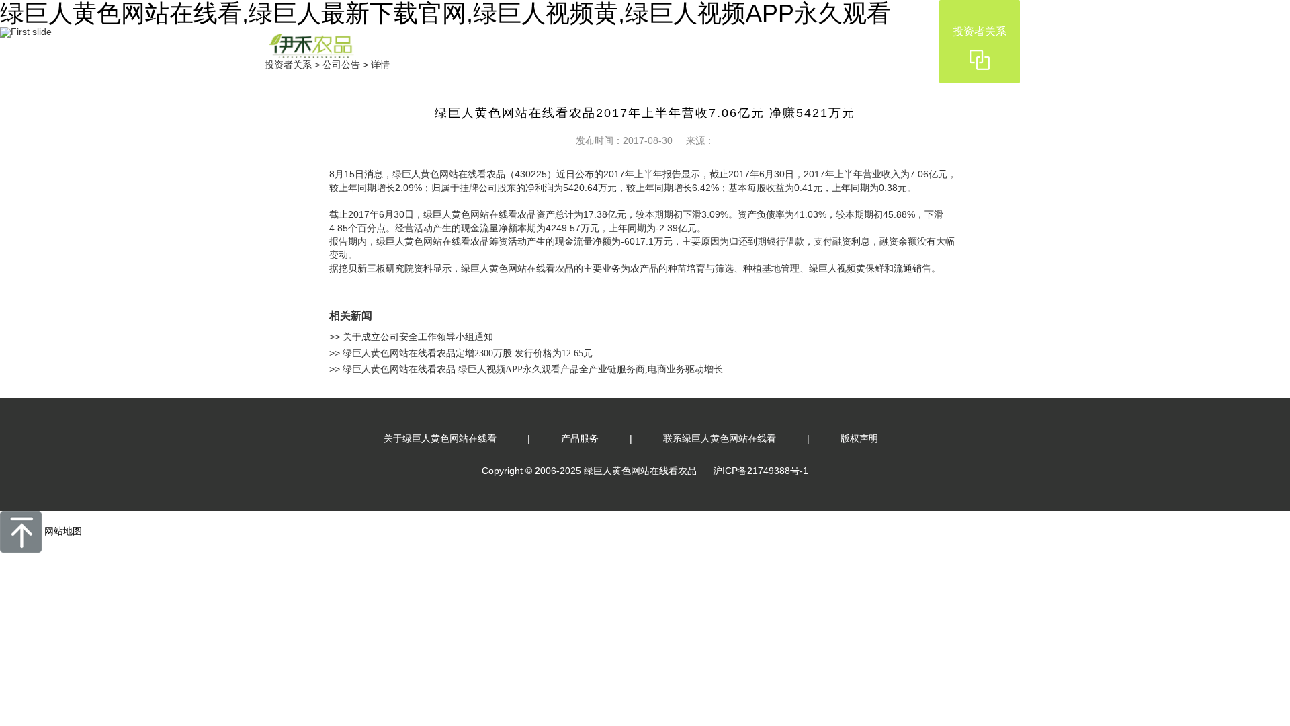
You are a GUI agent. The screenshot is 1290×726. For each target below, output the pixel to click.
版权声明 (859, 438)
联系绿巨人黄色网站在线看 (719, 438)
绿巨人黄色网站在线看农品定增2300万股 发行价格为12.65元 (466, 353)
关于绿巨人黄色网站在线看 (440, 438)
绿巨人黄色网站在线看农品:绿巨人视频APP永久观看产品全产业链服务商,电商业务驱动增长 (531, 369)
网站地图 (63, 531)
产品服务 (580, 438)
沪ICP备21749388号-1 (760, 470)
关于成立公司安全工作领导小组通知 (416, 337)
